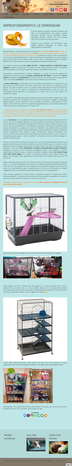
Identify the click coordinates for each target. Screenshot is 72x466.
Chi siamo (15, 14)
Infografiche (9, 17)
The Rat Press (48, 14)
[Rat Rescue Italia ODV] (36, 6)
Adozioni (26, 14)
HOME (6, 14)
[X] (28, 415)
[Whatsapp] (35, 415)
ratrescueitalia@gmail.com (36, 463)
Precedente (28, 444)
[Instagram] (31, 415)
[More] (45, 415)
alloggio (50, 45)
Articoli (60, 14)
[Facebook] (24, 415)
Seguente (43, 444)
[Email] (42, 415)
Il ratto (36, 14)
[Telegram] (38, 415)
